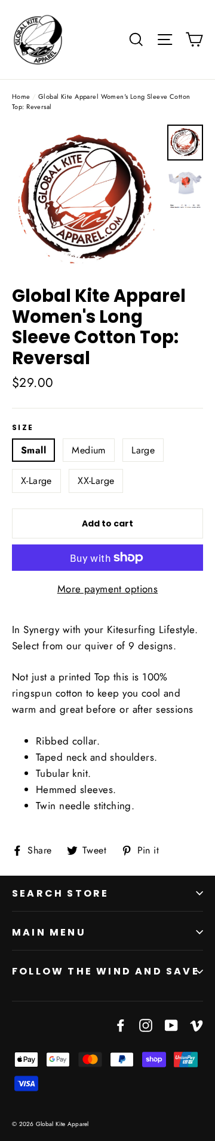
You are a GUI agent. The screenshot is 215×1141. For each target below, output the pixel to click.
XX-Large (96, 481)
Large (143, 450)
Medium (88, 450)
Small (33, 450)
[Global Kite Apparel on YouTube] (171, 1024)
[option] (86, 199)
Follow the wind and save (105, 971)
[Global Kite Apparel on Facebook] (120, 1024)
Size (23, 427)
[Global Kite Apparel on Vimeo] (196, 1024)
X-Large (36, 481)
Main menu (49, 932)
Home (21, 96)
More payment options (107, 589)
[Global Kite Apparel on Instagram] (145, 1024)
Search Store (60, 893)
